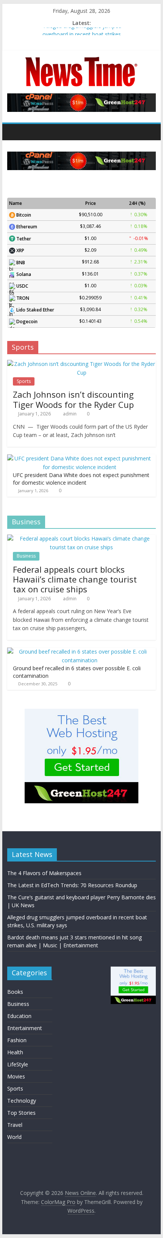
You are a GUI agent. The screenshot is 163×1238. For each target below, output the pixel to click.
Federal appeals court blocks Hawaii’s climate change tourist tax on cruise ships (75, 579)
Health (15, 1052)
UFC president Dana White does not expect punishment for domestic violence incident (81, 478)
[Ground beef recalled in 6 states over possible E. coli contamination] (79, 651)
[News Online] (15, 132)
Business (26, 556)
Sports (24, 381)
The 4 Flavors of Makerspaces (44, 873)
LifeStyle (17, 1064)
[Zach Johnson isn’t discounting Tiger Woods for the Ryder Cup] (81, 363)
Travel (14, 1124)
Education (19, 1016)
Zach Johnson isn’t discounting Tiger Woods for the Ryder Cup (73, 399)
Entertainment (24, 1028)
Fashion (17, 1040)
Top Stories (21, 1112)
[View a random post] (148, 132)
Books (15, 991)
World (14, 1136)
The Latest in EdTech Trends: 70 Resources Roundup (72, 885)
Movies (16, 1076)
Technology (21, 1100)
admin (70, 414)
